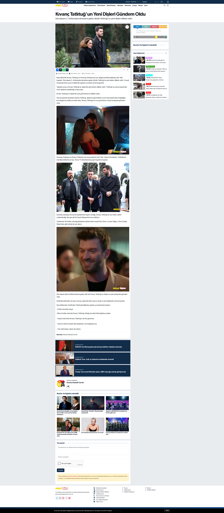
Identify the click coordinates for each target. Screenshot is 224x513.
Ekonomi (128, 5)
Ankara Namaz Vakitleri (102, 492)
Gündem (120, 5)
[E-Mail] (68, 386)
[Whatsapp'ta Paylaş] (63, 69)
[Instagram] (66, 498)
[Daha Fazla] (67, 69)
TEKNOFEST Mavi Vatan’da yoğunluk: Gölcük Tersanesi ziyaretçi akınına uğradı (154, 79)
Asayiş (134, 5)
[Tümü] (166, 53)
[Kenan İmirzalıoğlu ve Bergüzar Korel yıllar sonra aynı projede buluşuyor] (68, 403)
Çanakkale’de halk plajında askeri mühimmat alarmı (156, 96)
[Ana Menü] (168, 5)
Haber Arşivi (99, 501)
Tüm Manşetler (100, 497)
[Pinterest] (63, 498)
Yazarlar (80, 1)
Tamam (167, 510)
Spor (146, 5)
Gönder (60, 470)
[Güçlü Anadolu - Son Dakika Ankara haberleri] (62, 5)
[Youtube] (69, 498)
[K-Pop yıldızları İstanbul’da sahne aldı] (117, 424)
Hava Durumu (100, 490)
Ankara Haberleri (90, 5)
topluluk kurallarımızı (73, 476)
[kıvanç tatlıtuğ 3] (93, 130)
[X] (60, 498)
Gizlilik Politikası (151, 490)
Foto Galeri (62, 1)
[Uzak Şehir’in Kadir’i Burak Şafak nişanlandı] (92, 403)
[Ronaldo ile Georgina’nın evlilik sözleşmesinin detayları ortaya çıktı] (68, 424)
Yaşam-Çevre (150, 66)
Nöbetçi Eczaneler (101, 488)
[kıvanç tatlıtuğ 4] (93, 259)
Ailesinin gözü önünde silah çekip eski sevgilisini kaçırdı (156, 87)
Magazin (58, 10)
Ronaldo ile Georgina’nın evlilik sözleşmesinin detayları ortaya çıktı (67, 434)
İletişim (149, 488)
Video (71, 1)
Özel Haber (101, 5)
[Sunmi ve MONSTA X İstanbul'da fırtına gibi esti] (117, 403)
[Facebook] (56, 498)
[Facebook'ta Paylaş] (57, 69)
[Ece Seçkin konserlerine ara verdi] (92, 424)
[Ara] (164, 5)
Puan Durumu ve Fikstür (102, 495)
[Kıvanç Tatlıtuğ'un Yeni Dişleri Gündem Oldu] (92, 46)
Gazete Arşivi (91, 1)
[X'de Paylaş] (60, 69)
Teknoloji (149, 75)
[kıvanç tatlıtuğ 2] (93, 187)
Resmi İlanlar (111, 5)
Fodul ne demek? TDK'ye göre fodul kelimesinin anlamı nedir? (156, 70)
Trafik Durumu (100, 494)
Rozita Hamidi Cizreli (63, 73)
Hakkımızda (127, 490)
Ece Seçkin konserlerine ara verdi (92, 432)
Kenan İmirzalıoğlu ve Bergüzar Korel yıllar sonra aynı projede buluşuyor (67, 412)
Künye (126, 488)
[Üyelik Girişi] (167, 2)
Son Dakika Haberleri (102, 499)
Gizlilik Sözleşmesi (129, 492)
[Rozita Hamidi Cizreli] (61, 383)
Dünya (140, 5)
